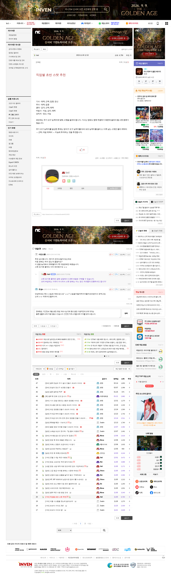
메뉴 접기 (114, 188)
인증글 (51, 369)
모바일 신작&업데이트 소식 (18, 68)
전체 (36, 374)
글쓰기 (126, 363)
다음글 (42, 326)
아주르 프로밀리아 (15, 177)
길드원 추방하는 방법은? (56, 449)
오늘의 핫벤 (13, 107)
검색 (104, 530)
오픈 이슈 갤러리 (15, 103)
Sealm (102, 423)
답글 (129, 269)
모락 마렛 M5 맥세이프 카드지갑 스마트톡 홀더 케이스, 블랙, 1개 (149, 309)
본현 (101, 383)
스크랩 (102, 158)
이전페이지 (107, 326)
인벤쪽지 (64, 181)
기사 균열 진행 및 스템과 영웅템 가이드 (62, 401)
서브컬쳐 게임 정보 (15, 158)
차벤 (10, 140)
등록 (126, 313)
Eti (101, 484)
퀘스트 (73, 374)
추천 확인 (124, 158)
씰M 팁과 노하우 (126, 49)
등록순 (44, 249)
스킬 (65, 374)
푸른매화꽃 (104, 396)
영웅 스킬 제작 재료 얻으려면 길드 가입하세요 (64, 466)
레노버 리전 (13, 166)
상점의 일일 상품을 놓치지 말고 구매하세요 (63, 475)
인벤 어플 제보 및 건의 (17, 60)
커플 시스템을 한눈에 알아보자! (59, 501)
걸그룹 (11, 143)
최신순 (50, 249)
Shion (102, 471)
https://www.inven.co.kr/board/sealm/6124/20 (55, 214)
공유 (97, 158)
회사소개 (43, 557)
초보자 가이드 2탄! (54, 506)
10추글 (61, 369)
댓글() (126, 62)
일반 (43, 374)
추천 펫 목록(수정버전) (56, 453)
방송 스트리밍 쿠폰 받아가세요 (59, 462)
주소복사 (37, 214)
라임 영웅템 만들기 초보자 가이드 (60, 409)
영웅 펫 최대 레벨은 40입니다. (58, 440)
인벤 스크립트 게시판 (16, 64)
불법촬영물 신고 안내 (102, 557)
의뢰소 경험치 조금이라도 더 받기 (60, 444)
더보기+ (79, 334)
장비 (57, 374)
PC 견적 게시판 (14, 118)
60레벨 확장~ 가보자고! (56, 423)
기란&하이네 (82, 15)
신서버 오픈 (71, 15)
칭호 (82, 188)
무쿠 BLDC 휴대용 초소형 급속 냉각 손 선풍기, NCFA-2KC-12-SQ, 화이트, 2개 (149, 313)
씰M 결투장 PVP (53, 392)
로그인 (150, 23)
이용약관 (61, 557)
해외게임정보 (13, 151)
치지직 (11, 136)
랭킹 (71, 188)
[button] (56, 356)
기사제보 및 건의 (15, 56)
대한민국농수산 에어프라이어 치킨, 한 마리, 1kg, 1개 (149, 305)
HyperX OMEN (14, 162)
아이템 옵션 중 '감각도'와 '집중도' (59, 436)
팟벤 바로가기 (14, 132)
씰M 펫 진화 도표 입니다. (56, 396)
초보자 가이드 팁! (54, 510)
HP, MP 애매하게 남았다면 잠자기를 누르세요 (64, 479)
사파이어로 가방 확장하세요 (57, 488)
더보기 (74, 181)
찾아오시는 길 (116, 557)
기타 (82, 374)
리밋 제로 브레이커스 (16, 173)
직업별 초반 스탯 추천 (55, 497)
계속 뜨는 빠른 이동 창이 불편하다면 (61, 484)
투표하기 (149, 386)
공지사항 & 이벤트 (15, 49)
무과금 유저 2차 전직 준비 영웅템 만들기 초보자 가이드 (68, 418)
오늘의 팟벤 (13, 111)
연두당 (102, 453)
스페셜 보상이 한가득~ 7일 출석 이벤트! (62, 431)
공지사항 (127, 557)
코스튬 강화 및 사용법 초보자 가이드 (61, 405)
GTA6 (11, 185)
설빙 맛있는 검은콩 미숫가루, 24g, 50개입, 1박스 (149, 301)
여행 (10, 147)
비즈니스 (52, 557)
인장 (48, 189)
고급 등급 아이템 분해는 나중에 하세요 (61, 471)
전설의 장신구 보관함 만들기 (58, 387)
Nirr (101, 462)
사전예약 (93, 15)
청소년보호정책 (87, 557)
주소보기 (37, 49)
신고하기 (109, 158)
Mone (102, 436)
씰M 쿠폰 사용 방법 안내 (56, 493)
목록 (120, 62)
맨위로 (116, 326)
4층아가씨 (103, 444)
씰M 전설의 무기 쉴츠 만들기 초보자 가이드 (63, 383)
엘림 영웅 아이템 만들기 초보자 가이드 (61, 427)
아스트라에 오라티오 (16, 181)
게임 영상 (12, 155)
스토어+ (160, 91)
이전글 (52, 326)
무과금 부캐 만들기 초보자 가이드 (60, 414)
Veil (37, 55)
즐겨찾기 (72, 369)
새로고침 (129, 249)
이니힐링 (69, 181)
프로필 (60, 188)
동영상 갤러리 (14, 53)
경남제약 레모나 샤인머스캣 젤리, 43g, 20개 (149, 297)
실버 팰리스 (13, 170)
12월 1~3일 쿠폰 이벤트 (56, 457)
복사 (44, 49)
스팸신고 (117, 158)
